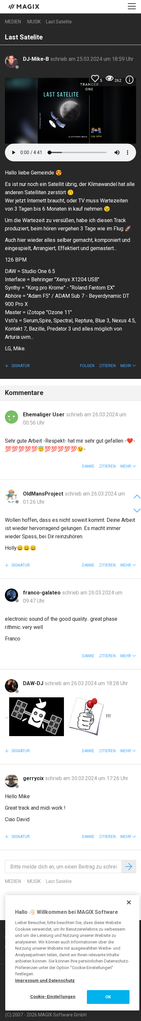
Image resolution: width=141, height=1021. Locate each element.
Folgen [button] (87, 365)
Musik (34, 21)
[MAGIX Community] (24, 6)
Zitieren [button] (107, 365)
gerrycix (34, 778)
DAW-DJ (34, 683)
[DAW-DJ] (11, 685)
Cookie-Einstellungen (53, 996)
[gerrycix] (11, 780)
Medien (13, 21)
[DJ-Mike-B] (11, 61)
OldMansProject (44, 494)
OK (108, 996)
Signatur (20, 365)
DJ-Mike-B (36, 59)
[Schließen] (129, 902)
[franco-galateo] (11, 595)
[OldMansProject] (11, 496)
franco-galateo (42, 593)
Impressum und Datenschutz (45, 980)
